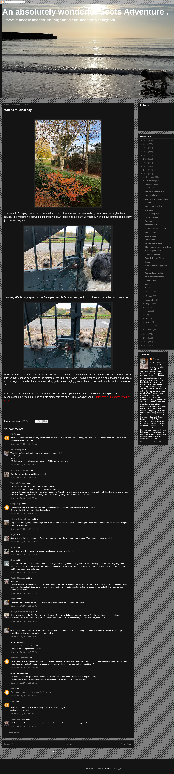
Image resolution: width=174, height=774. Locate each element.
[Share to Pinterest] (46, 421)
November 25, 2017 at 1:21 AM (23, 683)
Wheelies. (149, 284)
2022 (145, 155)
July (148, 307)
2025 (145, 144)
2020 (145, 163)
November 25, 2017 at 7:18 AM (23, 714)
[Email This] (36, 421)
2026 (145, 140)
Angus (13, 534)
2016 (145, 334)
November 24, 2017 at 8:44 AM (23, 477)
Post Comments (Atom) (74, 751)
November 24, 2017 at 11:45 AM (24, 542)
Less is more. (151, 236)
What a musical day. (153, 206)
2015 (145, 338)
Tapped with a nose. (153, 243)
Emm (12, 688)
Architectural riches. (153, 225)
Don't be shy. (150, 291)
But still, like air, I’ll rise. (155, 258)
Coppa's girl (16, 504)
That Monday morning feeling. (158, 247)
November (150, 181)
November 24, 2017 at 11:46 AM (24, 554)
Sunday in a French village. (156, 199)
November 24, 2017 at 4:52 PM (23, 621)
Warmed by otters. (153, 232)
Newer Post (10, 744)
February (150, 326)
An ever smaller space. (155, 277)
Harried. (148, 202)
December (150, 177)
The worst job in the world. (156, 191)
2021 (145, 159)
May (148, 315)
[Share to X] (41, 421)
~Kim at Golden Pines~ (21, 519)
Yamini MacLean (18, 578)
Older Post (126, 744)
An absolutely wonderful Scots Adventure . (85, 11)
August (149, 303)
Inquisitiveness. (151, 184)
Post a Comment (15, 732)
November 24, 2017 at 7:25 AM (23, 444)
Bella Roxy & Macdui (20, 470)
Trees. (147, 262)
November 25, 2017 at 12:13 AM (24, 667)
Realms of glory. (152, 214)
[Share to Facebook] (43, 421)
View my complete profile (151, 442)
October (149, 296)
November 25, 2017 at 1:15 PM (23, 726)
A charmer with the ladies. (156, 228)
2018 (145, 170)
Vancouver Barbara (19, 658)
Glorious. (149, 210)
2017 (145, 174)
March (149, 322)
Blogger (118, 768)
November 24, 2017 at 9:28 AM (23, 498)
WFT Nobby (15, 449)
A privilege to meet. (153, 251)
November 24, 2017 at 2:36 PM (23, 606)
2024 (145, 148)
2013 (145, 345)
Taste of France (17, 483)
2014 (145, 341)
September (151, 300)
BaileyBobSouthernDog (21, 611)
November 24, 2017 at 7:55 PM (23, 652)
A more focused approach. (156, 265)
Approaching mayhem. (154, 273)
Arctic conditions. (152, 221)
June (148, 311)
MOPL (13, 434)
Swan (12, 560)
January (149, 329)
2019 (145, 166)
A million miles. (151, 288)
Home (69, 744)
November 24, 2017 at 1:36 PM (23, 593)
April (148, 318)
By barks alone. (151, 217)
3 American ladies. (153, 254)
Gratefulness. (151, 280)
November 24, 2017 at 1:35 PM (23, 572)
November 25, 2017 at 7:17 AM (23, 696)
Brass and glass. (152, 195)
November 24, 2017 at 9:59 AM (23, 513)
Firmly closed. (151, 239)
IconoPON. (149, 188)
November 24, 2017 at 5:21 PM (23, 637)
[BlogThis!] (38, 421)
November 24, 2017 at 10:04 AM (24, 529)
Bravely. (148, 269)
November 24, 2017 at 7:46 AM (23, 465)
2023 (145, 151)
